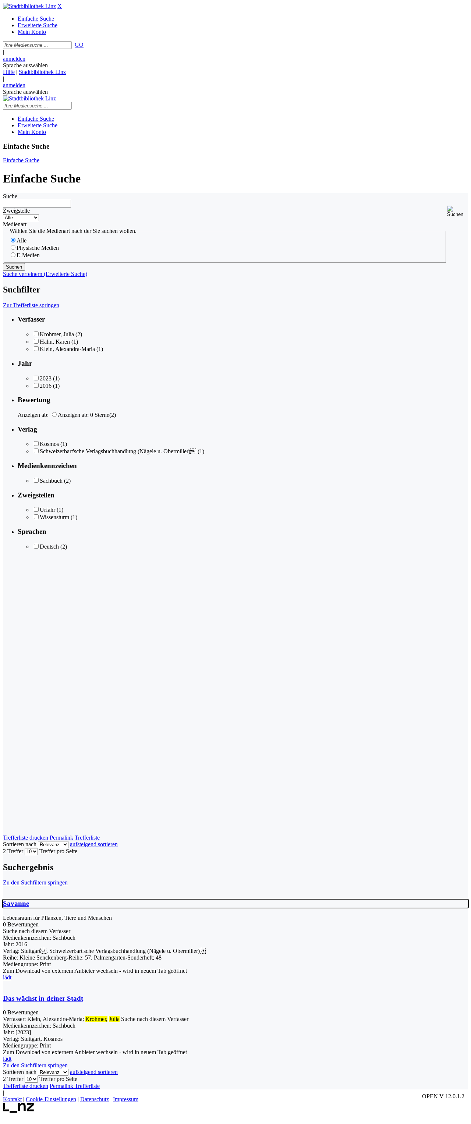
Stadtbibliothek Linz (42, 72)
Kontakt (12, 1099)
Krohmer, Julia (57, 334)
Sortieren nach (19, 844)
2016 (46, 386)
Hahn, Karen (55, 341)
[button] (457, 211)
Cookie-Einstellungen (51, 1099)
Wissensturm (54, 517)
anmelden (14, 59)
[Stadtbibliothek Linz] (29, 6)
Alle (21, 240)
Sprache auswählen (25, 65)
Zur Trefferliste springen (31, 305)
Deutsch (49, 546)
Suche (10, 196)
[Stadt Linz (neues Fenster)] (18, 1111)
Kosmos (49, 444)
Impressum (125, 1099)
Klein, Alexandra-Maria (67, 349)
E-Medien (28, 255)
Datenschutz (94, 1099)
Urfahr (47, 510)
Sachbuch (51, 481)
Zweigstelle (16, 211)
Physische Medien (38, 248)
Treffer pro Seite (58, 851)
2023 (46, 378)
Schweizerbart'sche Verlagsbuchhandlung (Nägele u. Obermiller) (118, 451)
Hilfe (9, 72)
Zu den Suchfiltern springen (35, 882)
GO (79, 45)
